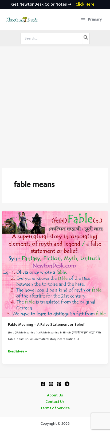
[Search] (85, 38)
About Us (55, 395)
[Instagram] (51, 383)
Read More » (17, 351)
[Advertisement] (55, 104)
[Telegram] (67, 383)
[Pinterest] (59, 383)
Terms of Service (55, 408)
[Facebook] (43, 383)
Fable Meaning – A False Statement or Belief (46, 324)
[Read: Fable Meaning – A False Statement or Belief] (55, 263)
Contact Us (55, 402)
